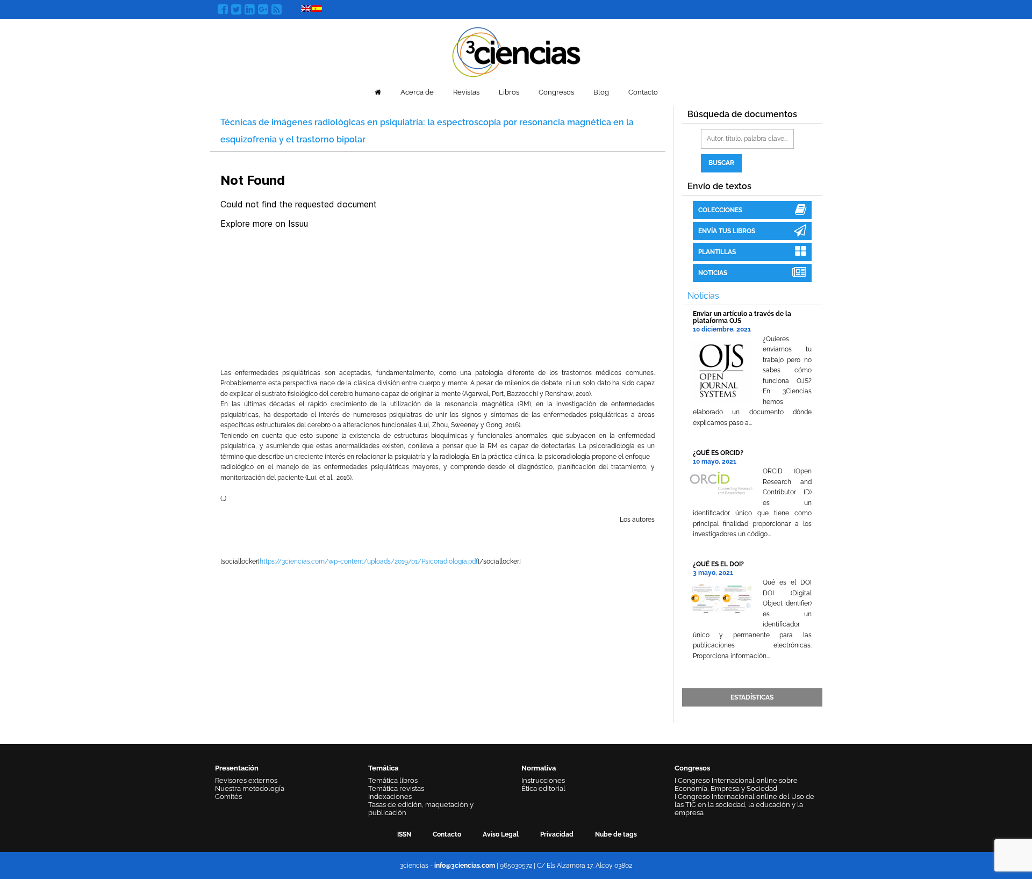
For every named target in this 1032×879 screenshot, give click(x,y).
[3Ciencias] (516, 50)
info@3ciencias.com (464, 865)
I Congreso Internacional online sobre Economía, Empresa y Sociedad (736, 784)
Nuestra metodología (249, 788)
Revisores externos (246, 780)
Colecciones (720, 210)
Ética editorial (543, 788)
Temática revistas (396, 788)
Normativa (538, 768)
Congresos (556, 92)
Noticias (712, 273)
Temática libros (393, 780)
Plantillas (717, 252)
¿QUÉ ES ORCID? (718, 453)
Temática (383, 768)
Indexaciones (390, 796)
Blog (601, 92)
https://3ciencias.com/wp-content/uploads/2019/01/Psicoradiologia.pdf (369, 561)
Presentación (237, 768)
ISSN (404, 834)
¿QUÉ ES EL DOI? (718, 564)
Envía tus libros (726, 231)
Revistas (466, 92)
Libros (509, 92)
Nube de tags (616, 834)
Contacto (643, 92)
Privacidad (557, 834)
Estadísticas (751, 697)
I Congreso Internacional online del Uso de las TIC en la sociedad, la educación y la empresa (744, 804)
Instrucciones (543, 780)
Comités (228, 796)
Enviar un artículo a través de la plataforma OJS (742, 317)
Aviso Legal (501, 834)
